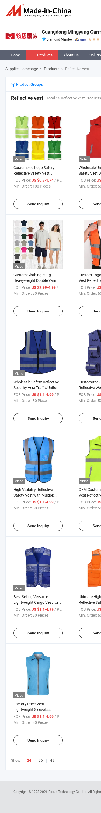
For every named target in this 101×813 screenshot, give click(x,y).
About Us (71, 54)
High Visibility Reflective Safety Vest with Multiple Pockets (34, 495)
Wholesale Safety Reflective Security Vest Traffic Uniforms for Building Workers (38, 387)
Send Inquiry (38, 204)
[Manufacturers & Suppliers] (39, 10)
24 (29, 760)
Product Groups (29, 84)
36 (41, 760)
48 (52, 760)
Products (45, 54)
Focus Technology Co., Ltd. (68, 791)
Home (16, 54)
